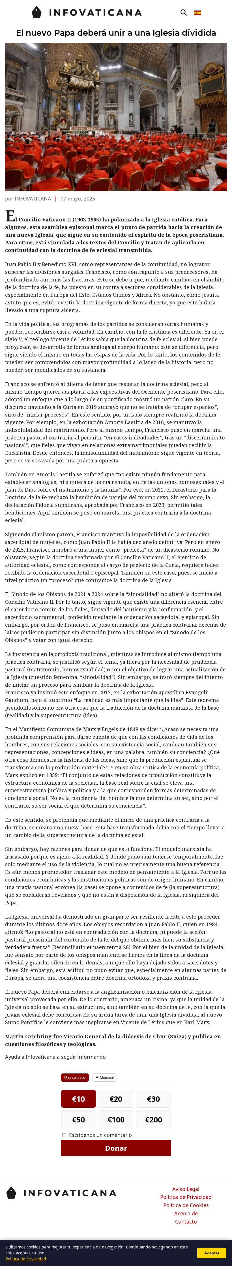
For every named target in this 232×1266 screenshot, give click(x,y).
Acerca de (186, 1213)
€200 (153, 1119)
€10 (78, 1099)
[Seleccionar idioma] (198, 12)
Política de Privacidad (186, 1197)
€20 (115, 1099)
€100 (116, 1119)
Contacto (186, 1222)
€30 (153, 1099)
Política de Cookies (186, 1205)
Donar (116, 1148)
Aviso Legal (185, 1189)
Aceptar (211, 1253)
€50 (78, 1119)
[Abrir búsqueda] (183, 13)
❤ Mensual (105, 1077)
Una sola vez (75, 1077)
